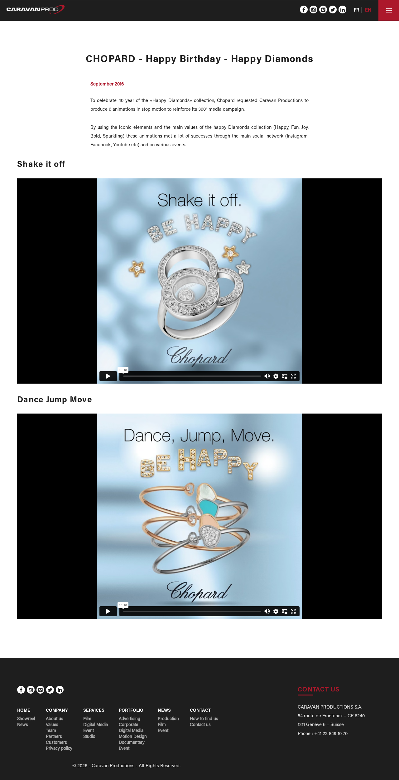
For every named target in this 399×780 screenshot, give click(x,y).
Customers (56, 743)
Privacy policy (59, 749)
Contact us (200, 725)
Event (88, 731)
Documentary (132, 743)
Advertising (129, 719)
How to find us (204, 719)
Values (52, 725)
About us (54, 719)
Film (87, 719)
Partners (54, 737)
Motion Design (133, 737)
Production (168, 719)
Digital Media (95, 725)
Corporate (128, 725)
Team (51, 731)
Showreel (26, 719)
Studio (89, 737)
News (22, 725)
